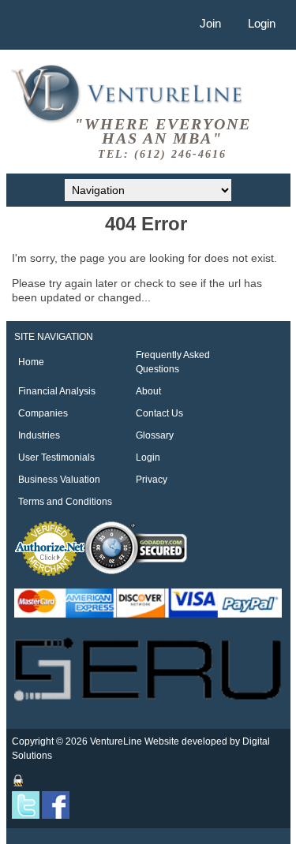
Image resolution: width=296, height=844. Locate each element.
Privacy (151, 479)
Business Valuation (59, 479)
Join (210, 23)
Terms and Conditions (65, 501)
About (148, 391)
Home (31, 362)
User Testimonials (56, 457)
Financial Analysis (57, 391)
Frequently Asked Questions (173, 362)
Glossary (155, 435)
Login (261, 23)
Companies (43, 413)
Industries (39, 435)
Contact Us (159, 413)
